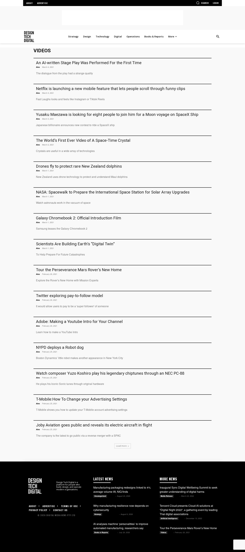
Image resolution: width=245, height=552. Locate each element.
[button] (202, 3)
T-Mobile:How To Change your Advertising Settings (81, 399)
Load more (121, 445)
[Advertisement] (122, 17)
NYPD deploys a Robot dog (60, 347)
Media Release (167, 496)
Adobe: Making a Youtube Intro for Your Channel (79, 321)
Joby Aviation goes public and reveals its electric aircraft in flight (94, 425)
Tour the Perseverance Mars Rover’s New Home (79, 269)
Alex (38, 67)
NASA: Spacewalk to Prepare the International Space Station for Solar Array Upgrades (113, 192)
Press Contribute (111, 514)
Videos (163, 532)
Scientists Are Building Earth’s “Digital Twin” (75, 244)
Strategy (97, 514)
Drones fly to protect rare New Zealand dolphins (79, 166)
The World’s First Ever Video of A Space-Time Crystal (83, 140)
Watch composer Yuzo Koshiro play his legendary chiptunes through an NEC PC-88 (110, 373)
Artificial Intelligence (169, 518)
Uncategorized (100, 496)
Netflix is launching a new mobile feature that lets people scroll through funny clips (110, 88)
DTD (177, 496)
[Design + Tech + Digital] (45, 36)
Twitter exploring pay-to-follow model (69, 295)
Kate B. (111, 496)
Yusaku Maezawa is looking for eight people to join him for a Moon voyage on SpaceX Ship (117, 114)
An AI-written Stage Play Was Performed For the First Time (89, 62)
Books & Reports (101, 532)
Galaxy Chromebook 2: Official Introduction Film (78, 218)
